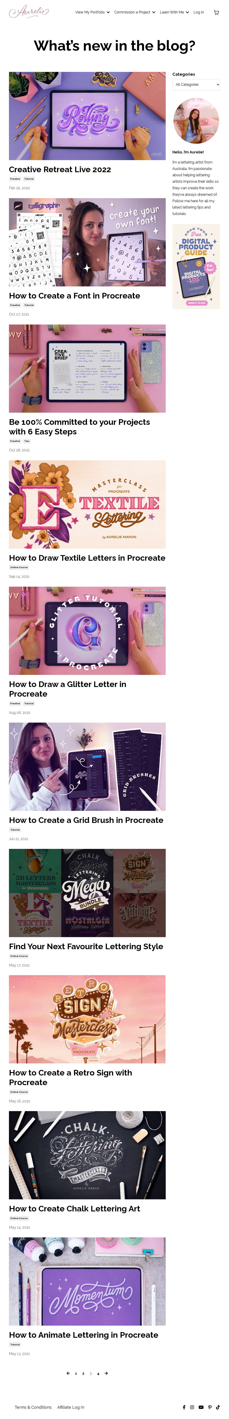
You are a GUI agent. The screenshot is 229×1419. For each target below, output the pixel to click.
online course (19, 567)
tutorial (29, 179)
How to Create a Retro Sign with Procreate (70, 1077)
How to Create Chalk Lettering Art (74, 1208)
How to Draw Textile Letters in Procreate (87, 557)
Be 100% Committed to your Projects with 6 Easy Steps (79, 426)
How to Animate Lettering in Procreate (83, 1335)
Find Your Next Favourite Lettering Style (86, 946)
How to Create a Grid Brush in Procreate (86, 820)
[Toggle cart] (216, 12)
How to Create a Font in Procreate (74, 295)
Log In (198, 12)
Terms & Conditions (33, 1407)
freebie (15, 179)
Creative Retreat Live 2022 (60, 169)
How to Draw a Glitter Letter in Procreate (67, 688)
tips (27, 441)
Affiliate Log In (70, 1407)
